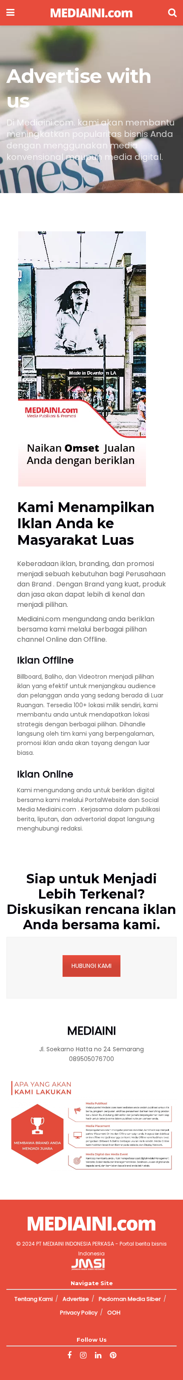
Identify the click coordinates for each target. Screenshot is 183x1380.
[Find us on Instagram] (83, 1355)
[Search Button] (172, 13)
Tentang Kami (33, 1299)
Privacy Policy (78, 1313)
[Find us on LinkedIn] (98, 1355)
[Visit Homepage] (91, 13)
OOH (113, 1313)
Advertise (76, 1299)
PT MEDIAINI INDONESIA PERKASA (75, 1243)
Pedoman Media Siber (130, 1299)
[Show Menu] (10, 13)
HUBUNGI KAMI (91, 966)
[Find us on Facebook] (69, 1355)
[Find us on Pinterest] (113, 1355)
